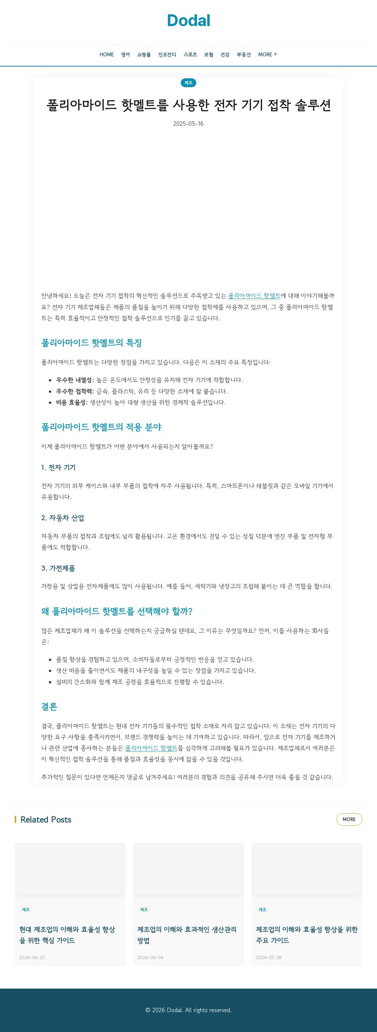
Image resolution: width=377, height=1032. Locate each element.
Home (107, 54)
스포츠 (190, 54)
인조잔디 (167, 54)
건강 (225, 54)
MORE (349, 819)
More (267, 54)
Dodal (188, 20)
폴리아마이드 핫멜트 (254, 295)
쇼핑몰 (144, 54)
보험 (208, 54)
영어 (125, 54)
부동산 (244, 54)
